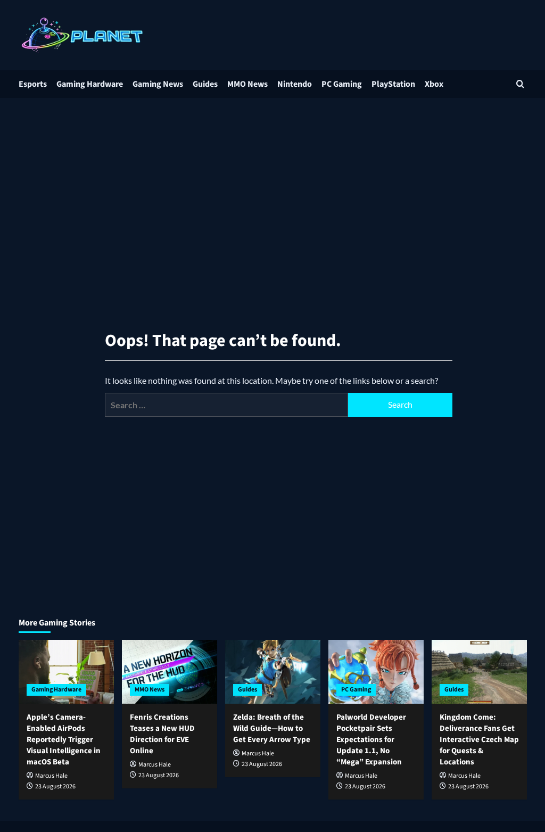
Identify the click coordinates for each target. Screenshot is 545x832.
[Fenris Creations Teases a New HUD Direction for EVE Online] (169, 671)
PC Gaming (341, 84)
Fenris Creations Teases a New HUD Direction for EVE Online (162, 734)
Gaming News (158, 84)
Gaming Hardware (89, 84)
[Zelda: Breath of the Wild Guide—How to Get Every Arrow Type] (272, 671)
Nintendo (294, 84)
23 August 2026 (55, 786)
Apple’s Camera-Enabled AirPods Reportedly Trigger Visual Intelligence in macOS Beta (64, 740)
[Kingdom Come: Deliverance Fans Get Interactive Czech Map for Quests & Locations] (479, 671)
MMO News (247, 84)
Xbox (434, 84)
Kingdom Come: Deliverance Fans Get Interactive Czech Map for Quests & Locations (479, 740)
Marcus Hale (51, 775)
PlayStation (393, 84)
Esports (33, 84)
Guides (205, 84)
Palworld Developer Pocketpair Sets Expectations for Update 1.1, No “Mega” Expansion (371, 740)
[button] (520, 84)
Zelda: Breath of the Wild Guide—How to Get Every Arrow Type (271, 728)
